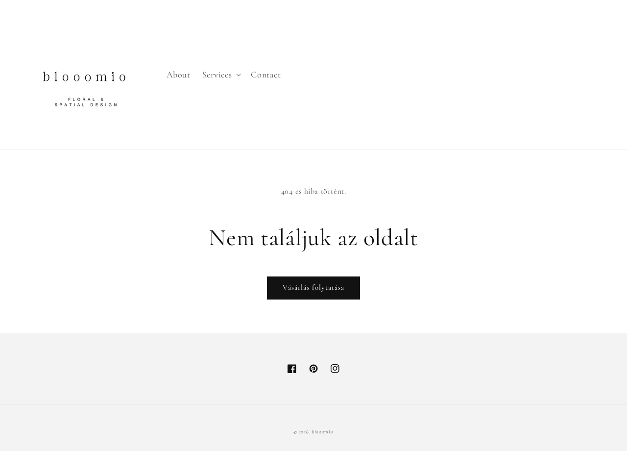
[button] (220, 74)
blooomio (323, 432)
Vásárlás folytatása (313, 287)
